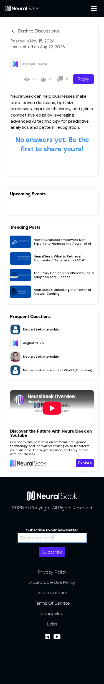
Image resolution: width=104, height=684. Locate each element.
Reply (83, 79)
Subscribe (52, 552)
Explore (85, 463)
